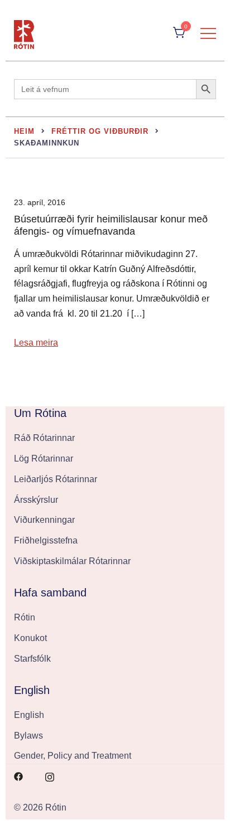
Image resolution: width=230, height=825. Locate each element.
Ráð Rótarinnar (44, 438)
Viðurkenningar (44, 520)
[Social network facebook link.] (18, 775)
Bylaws (28, 735)
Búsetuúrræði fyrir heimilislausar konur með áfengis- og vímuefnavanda (111, 225)
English (29, 715)
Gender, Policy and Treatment (72, 755)
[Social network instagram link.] (49, 775)
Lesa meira (36, 342)
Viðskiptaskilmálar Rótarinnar (72, 561)
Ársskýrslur (36, 499)
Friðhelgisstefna (46, 540)
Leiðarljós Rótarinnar (55, 479)
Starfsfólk (32, 658)
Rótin (24, 617)
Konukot (30, 638)
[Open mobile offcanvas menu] (208, 33)
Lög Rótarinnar (43, 458)
